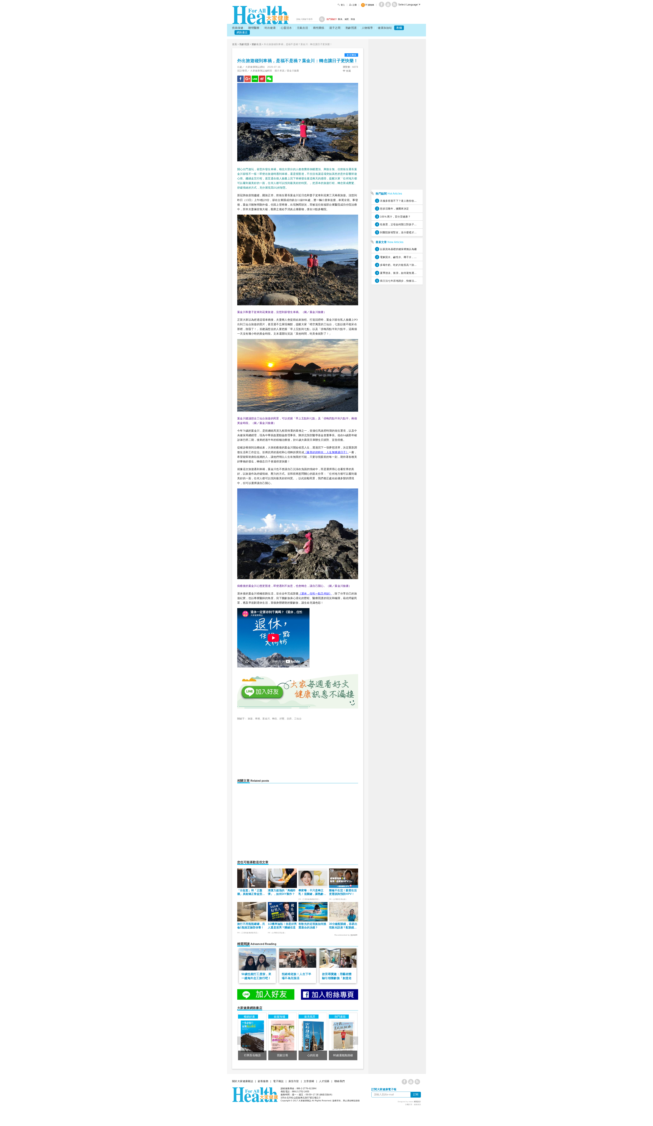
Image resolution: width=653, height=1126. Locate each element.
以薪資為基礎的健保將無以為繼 (398, 249)
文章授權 (309, 1081)
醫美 (340, 19)
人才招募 (324, 1081)
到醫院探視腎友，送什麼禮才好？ (399, 232)
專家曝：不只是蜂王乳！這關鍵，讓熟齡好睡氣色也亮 (312, 892)
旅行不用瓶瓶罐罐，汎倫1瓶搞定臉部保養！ (251, 925)
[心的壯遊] (312, 1036)
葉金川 (266, 718)
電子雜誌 (278, 1081)
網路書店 (242, 32)
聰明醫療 (253, 27)
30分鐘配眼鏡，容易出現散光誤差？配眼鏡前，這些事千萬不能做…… (343, 925)
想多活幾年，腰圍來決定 (394, 208)
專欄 (399, 27)
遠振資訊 (417, 1104)
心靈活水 (286, 27)
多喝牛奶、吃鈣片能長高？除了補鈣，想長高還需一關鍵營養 (415, 264)
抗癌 (289, 718)
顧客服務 (263, 1081)
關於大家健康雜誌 (242, 1081)
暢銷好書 (249, 1016)
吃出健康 (270, 27)
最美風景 (309, 1016)
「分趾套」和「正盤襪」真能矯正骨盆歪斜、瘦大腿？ (249, 892)
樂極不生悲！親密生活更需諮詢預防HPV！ (343, 892)
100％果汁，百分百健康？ (395, 216)
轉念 (274, 718)
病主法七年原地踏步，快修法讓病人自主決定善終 (409, 280)
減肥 (347, 19)
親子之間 (335, 27)
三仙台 (298, 718)
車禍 (257, 718)
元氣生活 (302, 27)
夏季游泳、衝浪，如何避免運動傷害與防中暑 (406, 272)
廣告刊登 (293, 1081)
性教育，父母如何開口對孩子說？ (399, 224)
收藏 (348, 70)
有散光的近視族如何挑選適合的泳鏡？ (312, 925)
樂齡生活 (257, 44)
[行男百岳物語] (252, 1036)
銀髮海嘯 (279, 1016)
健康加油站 (385, 27)
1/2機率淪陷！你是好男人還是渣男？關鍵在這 (282, 925)
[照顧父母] (282, 1036)
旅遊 (250, 718)
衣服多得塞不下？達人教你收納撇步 (401, 200)
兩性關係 (318, 27)
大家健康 (260, 15)
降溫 (353, 19)
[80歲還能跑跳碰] (343, 1036)
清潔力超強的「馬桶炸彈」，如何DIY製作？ (282, 892)
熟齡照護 (351, 27)
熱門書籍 (340, 1016)
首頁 (234, 44)
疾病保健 (237, 27)
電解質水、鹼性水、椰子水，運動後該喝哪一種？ (409, 257)
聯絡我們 (339, 1081)
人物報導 (367, 27)
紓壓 (282, 718)
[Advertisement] (265, 748)
